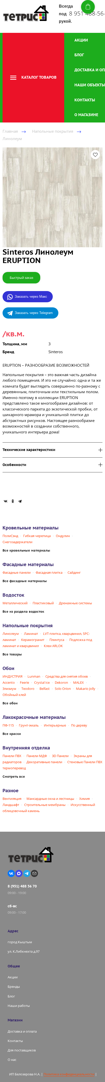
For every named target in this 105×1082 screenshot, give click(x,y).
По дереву (79, 725)
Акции (81, 40)
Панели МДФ (37, 756)
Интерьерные (55, 725)
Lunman (34, 676)
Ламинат (31, 633)
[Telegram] (20, 501)
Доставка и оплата (22, 1031)
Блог (79, 54)
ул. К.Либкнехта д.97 (24, 951)
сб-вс (12, 906)
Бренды (14, 986)
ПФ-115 (8, 725)
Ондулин (63, 535)
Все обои (10, 703)
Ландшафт (11, 804)
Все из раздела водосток (23, 611)
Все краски (12, 734)
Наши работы (19, 1005)
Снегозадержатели (17, 542)
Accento (9, 682)
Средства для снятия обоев (66, 676)
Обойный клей (14, 694)
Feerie (24, 682)
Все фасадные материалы (25, 581)
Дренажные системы (75, 603)
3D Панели (60, 756)
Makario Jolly (85, 688)
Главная (10, 131)
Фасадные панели (17, 572)
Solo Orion (63, 688)
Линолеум (12, 138)
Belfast (45, 688)
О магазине (86, 114)
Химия (84, 798)
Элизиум (9, 688)
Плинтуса (56, 639)
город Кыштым (20, 942)
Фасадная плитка (49, 572)
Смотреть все (14, 776)
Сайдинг (74, 572)
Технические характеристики (29, 450)
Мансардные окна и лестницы (50, 798)
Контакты (84, 100)
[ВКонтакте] (6, 501)
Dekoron (61, 682)
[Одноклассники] (13, 501)
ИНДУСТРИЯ (12, 676)
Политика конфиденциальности (69, 1074)
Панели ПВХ (12, 756)
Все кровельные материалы (26, 550)
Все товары (12, 654)
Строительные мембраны (44, 804)
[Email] (34, 873)
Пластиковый (43, 603)
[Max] (18, 873)
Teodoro (27, 688)
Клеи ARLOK (53, 645)
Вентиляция (12, 798)
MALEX (78, 682)
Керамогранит (32, 639)
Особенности (14, 465)
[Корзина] (88, 7)
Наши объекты (89, 85)
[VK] (11, 873)
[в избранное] (95, 154)
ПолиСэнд (10, 535)
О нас (12, 1059)
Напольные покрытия (52, 131)
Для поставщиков (22, 1050)
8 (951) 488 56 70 (22, 886)
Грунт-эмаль (29, 725)
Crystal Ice (42, 682)
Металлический (15, 603)
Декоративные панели (44, 762)
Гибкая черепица (37, 535)
